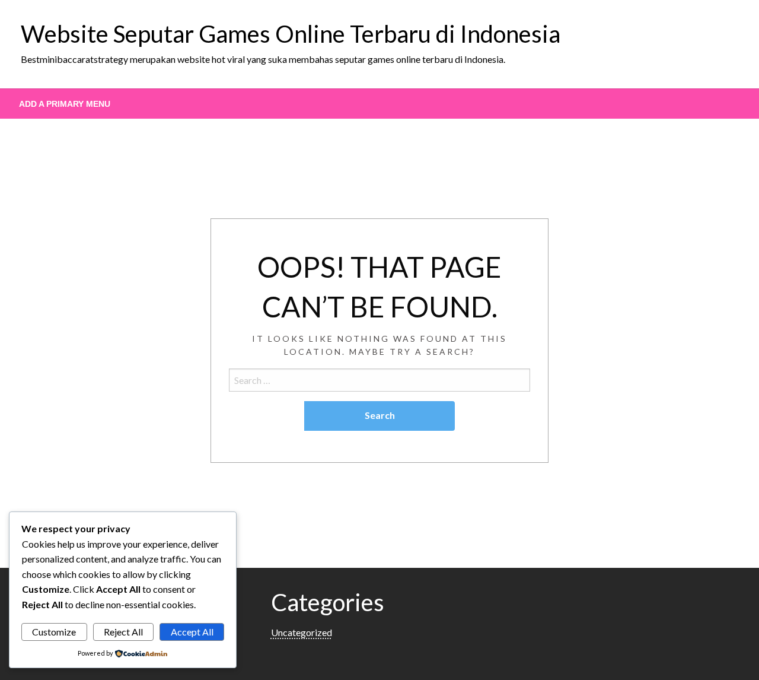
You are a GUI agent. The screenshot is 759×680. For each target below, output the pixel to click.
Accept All (192, 631)
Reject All (123, 631)
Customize (54, 631)
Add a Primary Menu (64, 104)
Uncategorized (301, 632)
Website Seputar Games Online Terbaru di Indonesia (290, 34)
